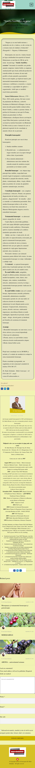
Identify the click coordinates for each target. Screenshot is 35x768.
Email (2, 707)
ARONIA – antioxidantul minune (12, 662)
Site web (2, 717)
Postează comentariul (17, 738)
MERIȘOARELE (7, 635)
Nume (2, 697)
